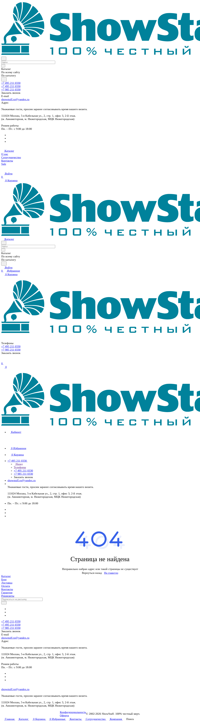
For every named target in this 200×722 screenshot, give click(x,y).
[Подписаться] (4, 602)
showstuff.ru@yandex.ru (15, 99)
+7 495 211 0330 (10, 83)
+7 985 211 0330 (10, 89)
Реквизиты (7, 595)
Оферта (64, 715)
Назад (19, 464)
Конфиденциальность (73, 712)
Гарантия (6, 592)
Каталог (6, 576)
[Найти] (4, 79)
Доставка (6, 582)
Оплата (5, 586)
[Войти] (2, 360)
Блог (4, 579)
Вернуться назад (92, 572)
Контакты (7, 589)
